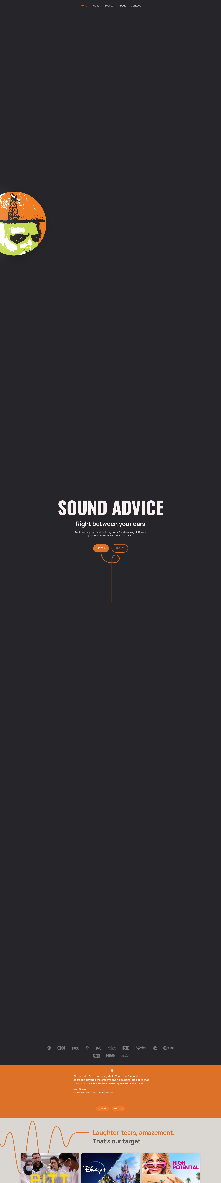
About (122, 5)
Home (83, 5)
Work (96, 5)
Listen (101, 548)
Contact (136, 5)
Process (108, 5)
